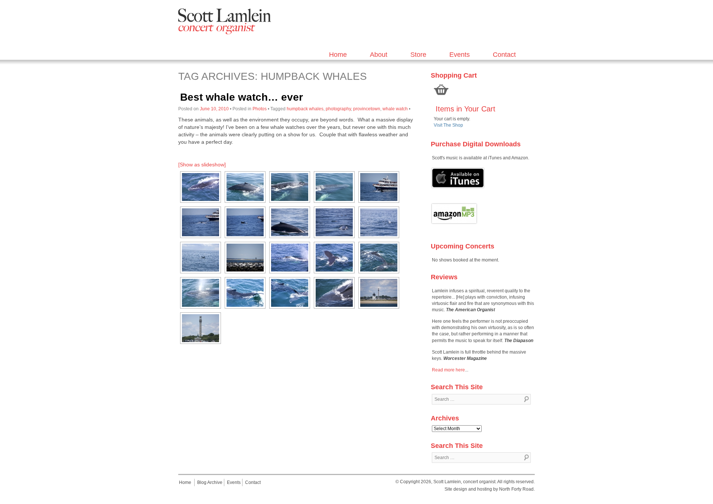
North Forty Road (516, 489)
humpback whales (305, 108)
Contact (504, 54)
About (378, 54)
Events (459, 54)
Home (338, 54)
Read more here (448, 370)
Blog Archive (209, 482)
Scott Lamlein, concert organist (464, 481)
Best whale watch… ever (241, 97)
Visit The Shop (448, 125)
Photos (260, 108)
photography (338, 108)
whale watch (395, 108)
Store (418, 54)
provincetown (366, 108)
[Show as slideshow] (202, 165)
